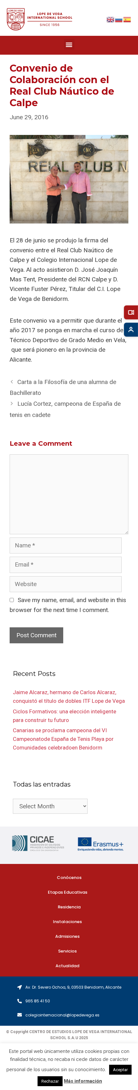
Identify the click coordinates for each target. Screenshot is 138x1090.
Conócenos (69, 877)
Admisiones (67, 936)
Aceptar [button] (120, 1069)
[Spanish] (127, 19)
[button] (69, 44)
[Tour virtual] (131, 312)
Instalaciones (67, 922)
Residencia (69, 907)
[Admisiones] (131, 330)
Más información (83, 1081)
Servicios (67, 951)
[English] (111, 19)
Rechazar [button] (50, 1081)
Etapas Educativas (67, 892)
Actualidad (67, 966)
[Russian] (119, 19)
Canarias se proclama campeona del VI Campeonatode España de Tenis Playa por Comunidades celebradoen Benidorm (63, 739)
